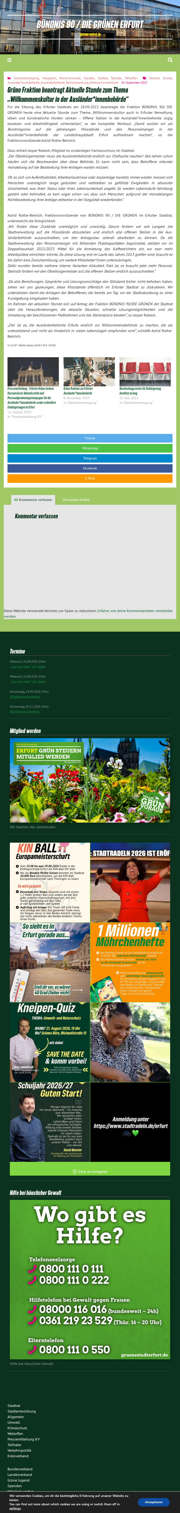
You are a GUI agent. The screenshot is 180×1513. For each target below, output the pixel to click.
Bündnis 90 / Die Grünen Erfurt (90, 24)
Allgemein (16, 1416)
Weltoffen (131, 78)
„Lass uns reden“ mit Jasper (27, 667)
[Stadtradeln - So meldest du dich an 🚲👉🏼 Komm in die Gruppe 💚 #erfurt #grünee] (130, 1122)
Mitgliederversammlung (25, 697)
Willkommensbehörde (104, 82)
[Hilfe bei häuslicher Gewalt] (90, 1358)
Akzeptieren (154, 1502)
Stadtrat (103, 78)
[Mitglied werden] (90, 821)
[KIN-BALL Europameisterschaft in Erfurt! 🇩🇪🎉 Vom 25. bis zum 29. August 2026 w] (50, 882)
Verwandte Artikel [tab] (76, 500)
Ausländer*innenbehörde (24, 82)
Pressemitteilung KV (24, 1439)
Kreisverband (18, 1456)
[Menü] (9, 60)
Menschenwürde (70, 78)
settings (15, 1508)
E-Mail (90, 478)
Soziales (89, 78)
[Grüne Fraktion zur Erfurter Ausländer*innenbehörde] (89, 371)
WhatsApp (90, 448)
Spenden (15, 1485)
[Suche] (170, 60)
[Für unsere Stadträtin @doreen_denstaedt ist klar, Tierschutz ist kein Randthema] (130, 1042)
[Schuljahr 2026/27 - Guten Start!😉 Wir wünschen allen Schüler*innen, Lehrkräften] (50, 1122)
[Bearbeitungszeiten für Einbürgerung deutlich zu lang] (145, 371)
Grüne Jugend (19, 1480)
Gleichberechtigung (26, 78)
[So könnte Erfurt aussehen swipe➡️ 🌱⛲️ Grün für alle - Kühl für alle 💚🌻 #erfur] (50, 962)
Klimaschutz (17, 1428)
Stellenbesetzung (77, 82)
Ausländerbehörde (52, 82)
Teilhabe (116, 78)
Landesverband (20, 1474)
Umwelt (14, 1422)
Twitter (90, 438)
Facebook (90, 468)
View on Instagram (92, 1172)
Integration (49, 78)
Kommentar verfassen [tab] (35, 500)
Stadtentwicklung (22, 1411)
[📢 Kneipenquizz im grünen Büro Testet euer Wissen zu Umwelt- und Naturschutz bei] (50, 1042)
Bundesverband (20, 1469)
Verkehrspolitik (19, 1450)
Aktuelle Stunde (160, 78)
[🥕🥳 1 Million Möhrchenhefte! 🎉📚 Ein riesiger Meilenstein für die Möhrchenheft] (130, 962)
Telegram (90, 458)
